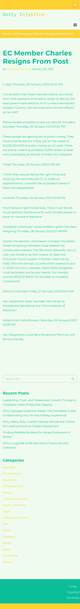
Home (6, 34)
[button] (75, 5)
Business (9, 467)
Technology (11, 555)
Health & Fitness (14, 505)
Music (7, 530)
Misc (6, 524)
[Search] (73, 379)
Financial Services (15, 499)
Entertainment (13, 486)
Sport (6, 549)
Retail (7, 543)
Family (7, 492)
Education (10, 480)
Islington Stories (17, 69)
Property (9, 536)
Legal (6, 511)
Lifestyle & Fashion (15, 517)
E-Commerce (12, 473)
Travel (7, 562)
